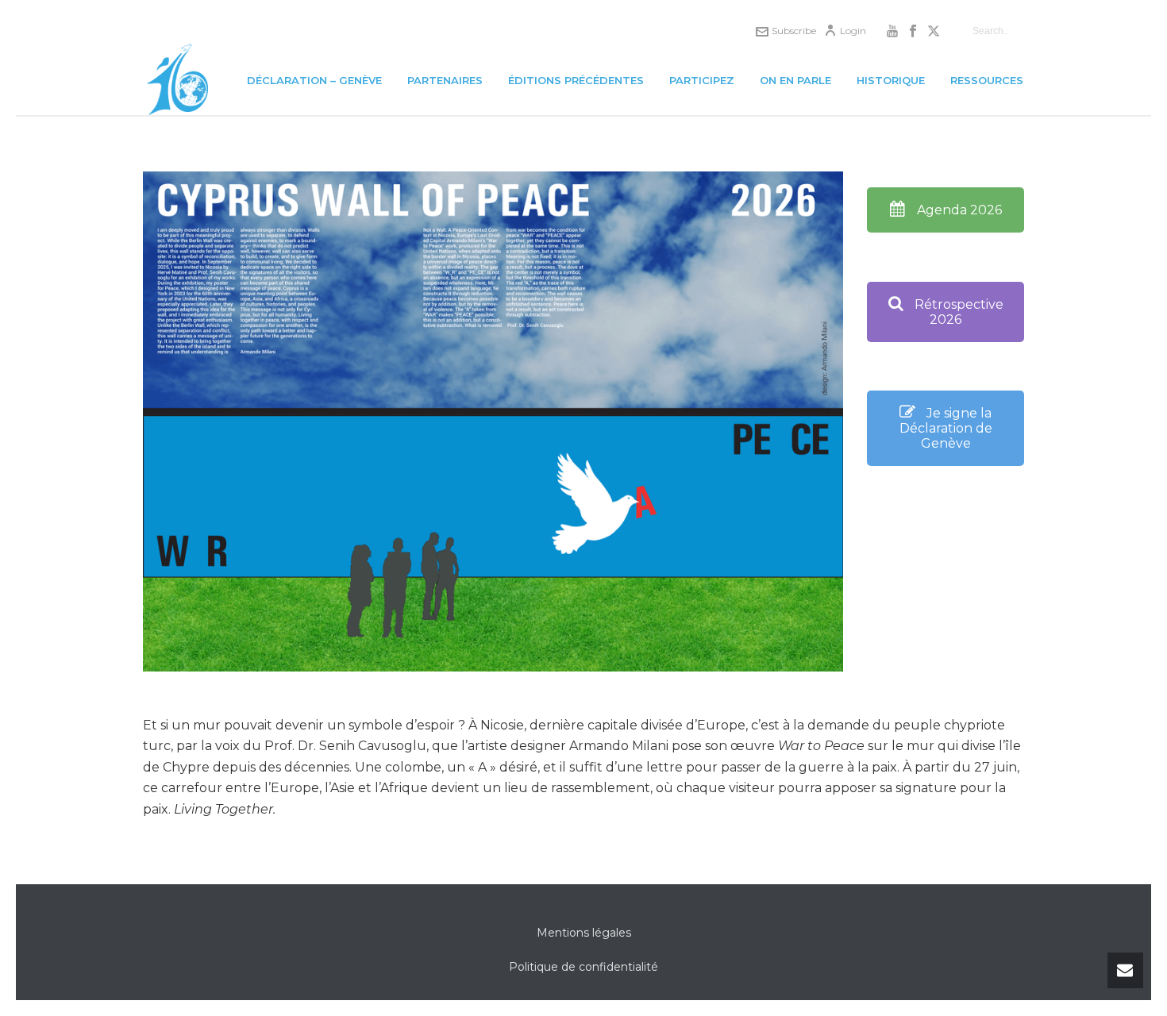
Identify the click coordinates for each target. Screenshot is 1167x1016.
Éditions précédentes (576, 80)
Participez (701, 80)
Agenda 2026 (958, 209)
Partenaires (445, 80)
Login (853, 31)
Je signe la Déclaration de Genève (945, 428)
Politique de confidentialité (583, 967)
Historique (891, 80)
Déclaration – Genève (314, 80)
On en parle (795, 80)
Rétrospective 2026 (957, 312)
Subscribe (794, 31)
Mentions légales (584, 933)
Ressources (986, 80)
